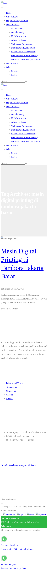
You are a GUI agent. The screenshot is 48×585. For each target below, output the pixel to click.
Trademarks (11, 387)
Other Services (12, 24)
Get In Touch (12, 63)
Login (14, 75)
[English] (21, 514)
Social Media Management (23, 51)
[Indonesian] (9, 514)
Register (15, 71)
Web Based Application (22, 44)
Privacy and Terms (14, 383)
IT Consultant (17, 28)
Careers (9, 395)
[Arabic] (31, 514)
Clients (9, 398)
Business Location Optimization (25, 59)
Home (9, 13)
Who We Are (12, 17)
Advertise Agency (19, 40)
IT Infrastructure (18, 36)
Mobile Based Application (23, 48)
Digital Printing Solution (17, 20)
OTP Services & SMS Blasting (24, 55)
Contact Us (11, 391)
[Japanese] (41, 514)
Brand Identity (17, 32)
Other (8, 67)
